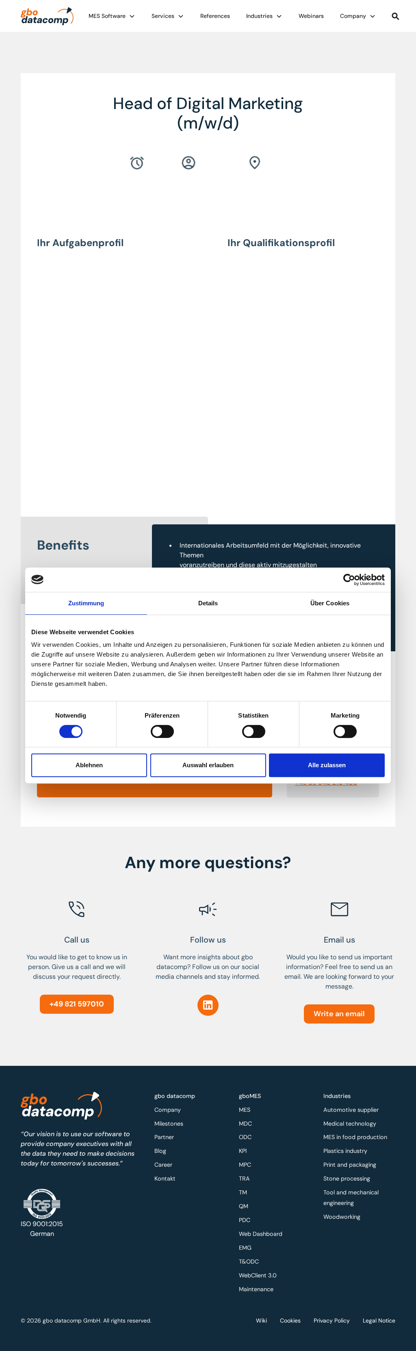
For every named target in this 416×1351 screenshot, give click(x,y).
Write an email (339, 1014)
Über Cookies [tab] (329, 603)
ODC (245, 1137)
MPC (245, 1164)
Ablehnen (89, 765)
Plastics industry (345, 1151)
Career (163, 1164)
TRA (244, 1178)
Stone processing (346, 1178)
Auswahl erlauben (208, 765)
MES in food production (355, 1137)
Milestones (168, 1123)
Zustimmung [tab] (86, 603)
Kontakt (165, 1178)
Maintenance (256, 1289)
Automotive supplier (351, 1109)
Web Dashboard (260, 1234)
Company (167, 1109)
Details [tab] (208, 603)
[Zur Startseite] (47, 16)
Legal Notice (379, 1320)
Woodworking (341, 1216)
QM (243, 1206)
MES (244, 1109)
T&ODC (249, 1261)
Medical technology (349, 1123)
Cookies (290, 1320)
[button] (112, 16)
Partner (164, 1137)
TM (243, 1192)
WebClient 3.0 (258, 1275)
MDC (245, 1123)
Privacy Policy (332, 1320)
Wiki (261, 1320)
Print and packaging (349, 1164)
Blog (160, 1151)
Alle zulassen (327, 765)
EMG (245, 1247)
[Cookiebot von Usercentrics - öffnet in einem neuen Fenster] (349, 580)
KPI (243, 1151)
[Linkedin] (208, 1005)
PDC (244, 1220)
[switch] (162, 731)
